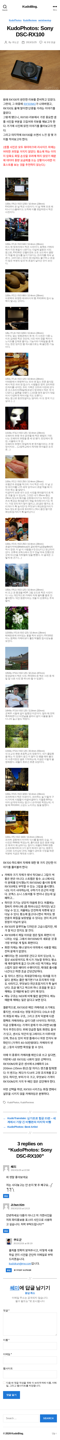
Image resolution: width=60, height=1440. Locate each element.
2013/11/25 (31, 42)
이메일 (7, 1354)
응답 (6, 1196)
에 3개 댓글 (49, 42)
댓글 (6, 1310)
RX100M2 (30, 104)
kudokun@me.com (20, 1263)
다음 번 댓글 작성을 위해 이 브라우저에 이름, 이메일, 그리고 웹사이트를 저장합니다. (31, 1384)
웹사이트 (8, 1368)
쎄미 (14, 1287)
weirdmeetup (44, 20)
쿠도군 (15, 42)
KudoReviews (30, 20)
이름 (6, 1340)
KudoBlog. (30, 6)
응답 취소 (30, 1293)
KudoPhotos (15, 20)
